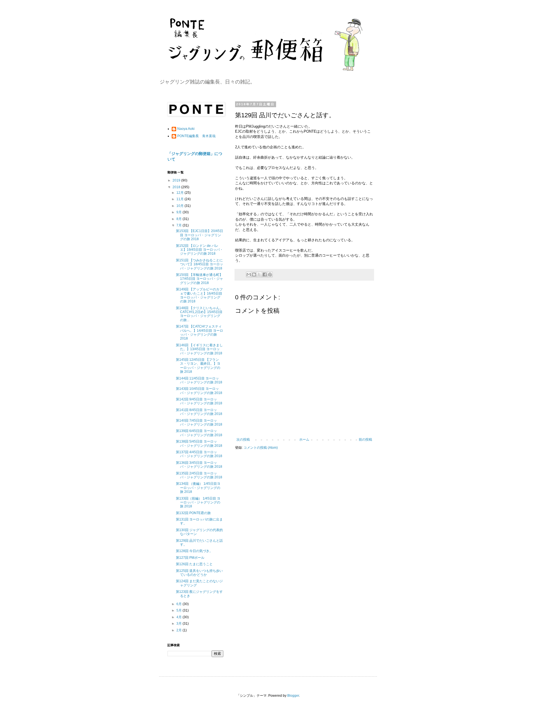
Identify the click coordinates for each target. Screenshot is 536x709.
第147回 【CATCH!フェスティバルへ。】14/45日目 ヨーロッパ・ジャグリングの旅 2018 (199, 332)
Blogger (293, 696)
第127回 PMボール (190, 558)
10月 (180, 206)
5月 (179, 610)
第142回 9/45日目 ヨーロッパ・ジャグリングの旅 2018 (199, 401)
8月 (179, 219)
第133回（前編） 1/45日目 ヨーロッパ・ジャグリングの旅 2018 (198, 502)
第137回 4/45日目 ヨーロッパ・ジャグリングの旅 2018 (199, 454)
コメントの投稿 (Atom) (260, 448)
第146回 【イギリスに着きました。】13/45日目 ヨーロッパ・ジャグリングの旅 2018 (199, 349)
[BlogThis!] (254, 274)
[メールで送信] (249, 274)
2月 (179, 630)
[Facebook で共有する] (264, 274)
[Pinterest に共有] (270, 274)
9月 (179, 212)
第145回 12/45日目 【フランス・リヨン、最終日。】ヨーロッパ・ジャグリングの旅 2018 (198, 366)
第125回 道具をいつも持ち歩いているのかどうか (199, 573)
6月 (179, 604)
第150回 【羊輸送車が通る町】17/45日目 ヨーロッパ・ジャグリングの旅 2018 (199, 279)
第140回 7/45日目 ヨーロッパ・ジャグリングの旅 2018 (199, 422)
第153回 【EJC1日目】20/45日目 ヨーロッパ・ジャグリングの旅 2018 (199, 235)
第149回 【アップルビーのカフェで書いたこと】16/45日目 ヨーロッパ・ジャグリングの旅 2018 (199, 295)
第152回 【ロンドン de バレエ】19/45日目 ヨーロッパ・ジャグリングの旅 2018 (199, 250)
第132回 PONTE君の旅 (193, 513)
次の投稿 (243, 439)
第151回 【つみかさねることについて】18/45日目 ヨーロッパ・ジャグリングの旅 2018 (199, 264)
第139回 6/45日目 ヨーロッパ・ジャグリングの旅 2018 (199, 433)
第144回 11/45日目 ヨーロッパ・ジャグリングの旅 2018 (199, 380)
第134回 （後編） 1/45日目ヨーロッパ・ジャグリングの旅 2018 (198, 488)
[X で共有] (259, 274)
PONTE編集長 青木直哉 (196, 136)
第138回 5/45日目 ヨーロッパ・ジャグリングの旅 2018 (199, 443)
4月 (179, 617)
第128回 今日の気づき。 (194, 551)
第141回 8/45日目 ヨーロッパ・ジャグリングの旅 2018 (199, 412)
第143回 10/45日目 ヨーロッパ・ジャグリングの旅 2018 (199, 391)
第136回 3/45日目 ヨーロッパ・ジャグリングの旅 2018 (199, 465)
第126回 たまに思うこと (194, 564)
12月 (180, 193)
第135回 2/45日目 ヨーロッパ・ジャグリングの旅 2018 (199, 475)
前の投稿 (365, 439)
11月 (180, 199)
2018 (177, 187)
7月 (179, 225)
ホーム (304, 439)
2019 (177, 180)
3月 (179, 624)
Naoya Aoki (186, 129)
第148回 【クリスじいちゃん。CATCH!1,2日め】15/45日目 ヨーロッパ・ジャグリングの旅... (199, 314)
